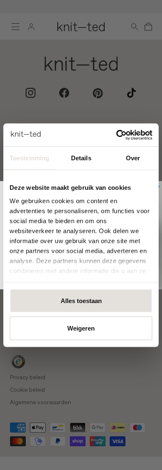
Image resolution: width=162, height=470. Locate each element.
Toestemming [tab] (29, 158)
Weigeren (81, 327)
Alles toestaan (81, 300)
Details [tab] (81, 158)
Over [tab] (133, 158)
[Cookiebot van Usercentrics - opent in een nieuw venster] (116, 134)
